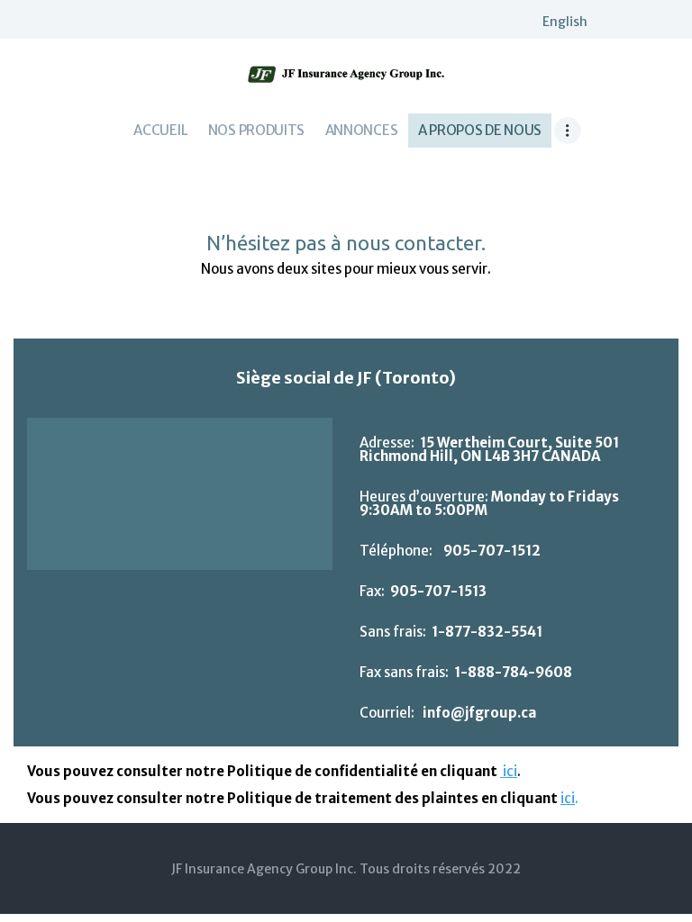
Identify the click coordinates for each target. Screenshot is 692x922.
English (564, 22)
